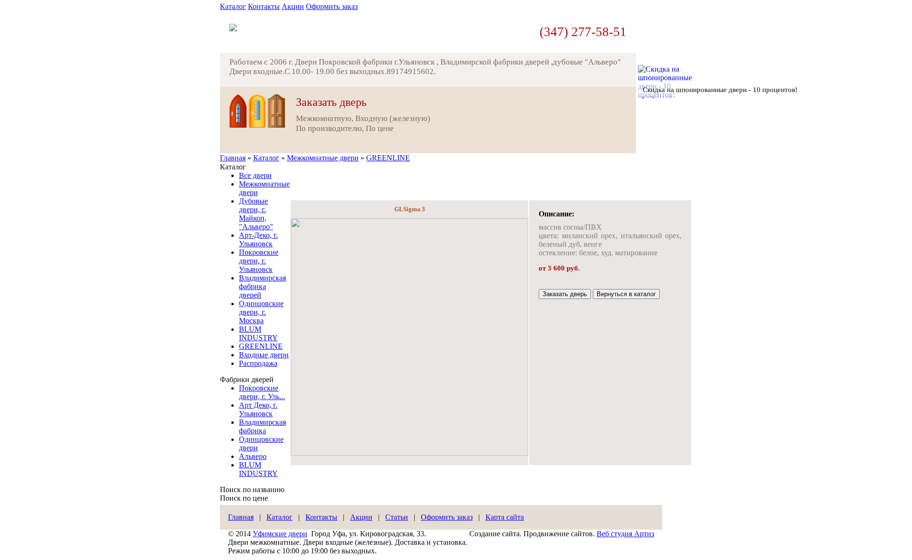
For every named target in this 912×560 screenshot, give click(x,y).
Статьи (396, 517)
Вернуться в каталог (626, 294)
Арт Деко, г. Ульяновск (258, 409)
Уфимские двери (280, 534)
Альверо (252, 456)
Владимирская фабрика (262, 426)
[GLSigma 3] (409, 453)
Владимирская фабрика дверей (262, 286)
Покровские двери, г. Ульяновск (258, 260)
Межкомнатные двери (323, 158)
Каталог (233, 6)
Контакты (264, 6)
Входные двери (264, 355)
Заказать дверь (564, 294)
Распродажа (258, 363)
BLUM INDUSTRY (258, 333)
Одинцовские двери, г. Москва (261, 312)
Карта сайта (504, 517)
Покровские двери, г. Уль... (262, 392)
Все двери (255, 175)
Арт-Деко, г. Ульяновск (258, 239)
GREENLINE (388, 158)
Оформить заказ (332, 6)
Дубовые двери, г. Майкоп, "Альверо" (256, 214)
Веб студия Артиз (625, 534)
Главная (233, 158)
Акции (293, 6)
